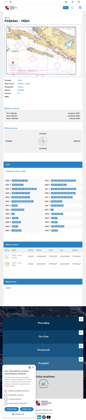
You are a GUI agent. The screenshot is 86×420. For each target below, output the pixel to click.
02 (16, 181)
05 (26, 181)
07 (59, 185)
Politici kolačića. (9, 386)
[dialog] (19, 391)
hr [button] (65, 7)
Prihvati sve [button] (11, 409)
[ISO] (43, 385)
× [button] (33, 367)
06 (62, 181)
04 (23, 181)
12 (74, 181)
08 (66, 181)
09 (69, 181)
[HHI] (11, 7)
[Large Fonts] (6, 2)
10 (33, 189)
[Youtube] (48, 417)
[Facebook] (43, 417)
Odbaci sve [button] (27, 409)
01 (13, 181)
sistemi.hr (50, 413)
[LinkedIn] (39, 417)
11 (72, 181)
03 (19, 181)
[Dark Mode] (10, 2)
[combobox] (30, 367)
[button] (19, 414)
